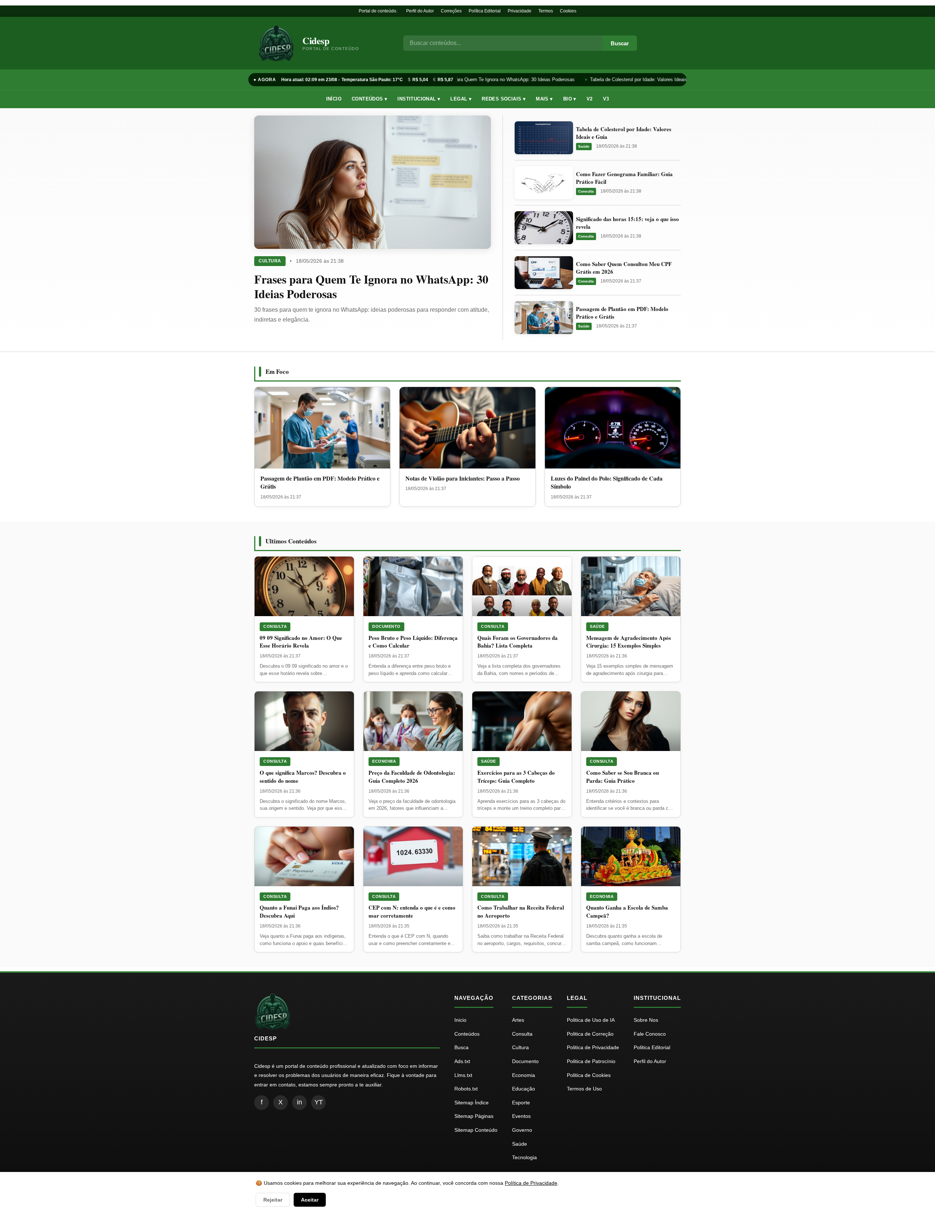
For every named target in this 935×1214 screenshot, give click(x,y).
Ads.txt (462, 1061)
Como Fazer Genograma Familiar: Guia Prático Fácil (624, 178)
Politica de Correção (590, 1034)
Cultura (270, 260)
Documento (386, 626)
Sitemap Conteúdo (475, 1130)
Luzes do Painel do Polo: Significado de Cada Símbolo (607, 482)
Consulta (586, 191)
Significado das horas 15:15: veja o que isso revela (627, 223)
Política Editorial (485, 11)
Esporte (521, 1102)
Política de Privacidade (531, 1183)
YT (318, 1102)
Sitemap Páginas (473, 1116)
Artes (518, 1020)
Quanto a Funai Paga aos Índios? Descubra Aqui (299, 911)
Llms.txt (463, 1075)
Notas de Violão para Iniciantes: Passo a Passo (462, 478)
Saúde (583, 146)
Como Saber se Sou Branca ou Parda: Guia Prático (622, 777)
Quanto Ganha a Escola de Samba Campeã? (627, 911)
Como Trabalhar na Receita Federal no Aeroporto (520, 911)
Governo (522, 1130)
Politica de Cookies (589, 1075)
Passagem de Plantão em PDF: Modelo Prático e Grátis (622, 312)
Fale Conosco (650, 1034)
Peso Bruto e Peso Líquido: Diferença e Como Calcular (413, 642)
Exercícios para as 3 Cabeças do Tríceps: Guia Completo (516, 777)
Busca (461, 1047)
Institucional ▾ (418, 99)
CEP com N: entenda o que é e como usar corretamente (412, 911)
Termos (545, 11)
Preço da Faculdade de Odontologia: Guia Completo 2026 (412, 777)
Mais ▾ (544, 99)
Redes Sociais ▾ (504, 99)
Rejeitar (272, 1200)
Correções (451, 11)
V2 (590, 99)
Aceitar (309, 1200)
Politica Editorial (652, 1047)
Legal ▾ (461, 99)
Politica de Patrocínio (591, 1061)
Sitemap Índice (471, 1102)
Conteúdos (467, 1034)
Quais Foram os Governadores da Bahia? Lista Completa (517, 642)
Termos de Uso (584, 1089)
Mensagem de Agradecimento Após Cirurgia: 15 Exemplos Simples (628, 642)
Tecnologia (524, 1157)
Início (333, 99)
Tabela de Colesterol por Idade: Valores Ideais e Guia (641, 79)
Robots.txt (466, 1089)
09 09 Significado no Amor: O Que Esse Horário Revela (301, 642)
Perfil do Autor (420, 11)
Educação (523, 1089)
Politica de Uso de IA (591, 1020)
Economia (384, 761)
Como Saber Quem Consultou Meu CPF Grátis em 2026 (624, 268)
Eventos (521, 1116)
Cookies (568, 11)
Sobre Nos (646, 1020)
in (299, 1102)
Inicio (460, 1020)
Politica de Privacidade (593, 1047)
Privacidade (519, 11)
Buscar (620, 43)
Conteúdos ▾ (369, 99)
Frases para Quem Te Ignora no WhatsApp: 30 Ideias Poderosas (500, 79)
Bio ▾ (569, 99)
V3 (606, 99)
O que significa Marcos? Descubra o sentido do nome (303, 777)
